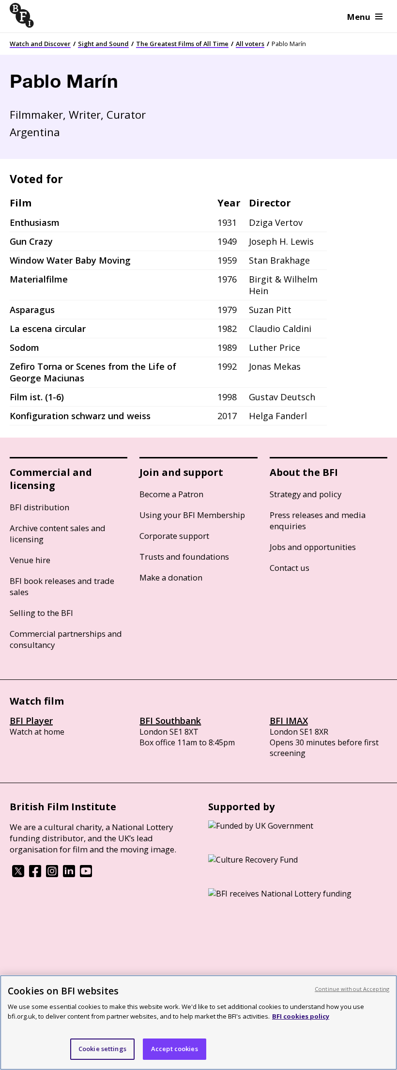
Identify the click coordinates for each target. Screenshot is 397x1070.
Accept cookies (174, 1048)
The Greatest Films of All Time (182, 43)
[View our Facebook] (35, 874)
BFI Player (31, 720)
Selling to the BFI (41, 612)
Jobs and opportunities (313, 546)
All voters (250, 43)
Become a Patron (171, 494)
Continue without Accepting (352, 988)
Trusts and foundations (184, 556)
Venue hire (30, 560)
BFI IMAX (289, 720)
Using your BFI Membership (192, 514)
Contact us (289, 567)
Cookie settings (102, 1048)
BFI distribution (39, 507)
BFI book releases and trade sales (62, 586)
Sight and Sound (103, 43)
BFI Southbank (170, 720)
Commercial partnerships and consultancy (66, 639)
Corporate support (174, 535)
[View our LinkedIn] (69, 874)
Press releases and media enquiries (318, 520)
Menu (358, 16)
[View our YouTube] (85, 874)
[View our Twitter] (18, 874)
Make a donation (170, 577)
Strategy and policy (305, 494)
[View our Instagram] (52, 874)
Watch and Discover (40, 43)
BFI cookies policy (300, 1016)
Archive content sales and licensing (58, 533)
